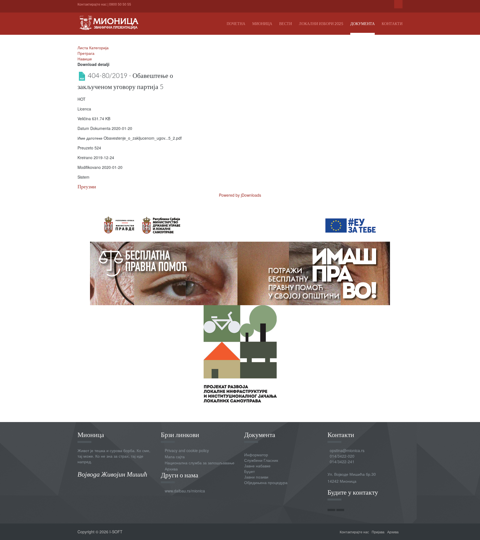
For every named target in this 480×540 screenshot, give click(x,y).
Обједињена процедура (266, 482)
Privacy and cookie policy (187, 450)
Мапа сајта (175, 456)
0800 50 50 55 (120, 4)
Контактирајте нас (92, 4)
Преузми (87, 186)
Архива (171, 469)
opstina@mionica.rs (347, 450)
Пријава (378, 531)
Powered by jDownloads (240, 195)
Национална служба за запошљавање (199, 462)
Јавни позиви (256, 477)
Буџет (249, 471)
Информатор (256, 454)
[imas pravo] (240, 256)
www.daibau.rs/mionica (185, 491)
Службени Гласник (261, 460)
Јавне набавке (257, 466)
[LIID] (240, 353)
